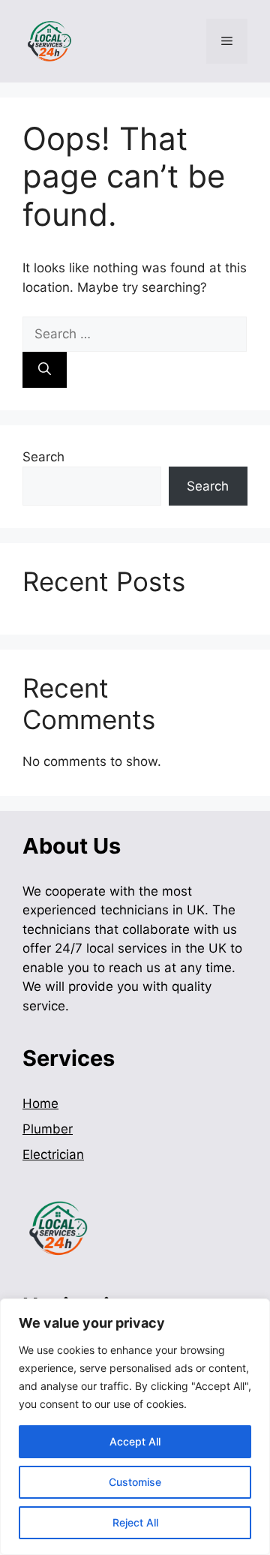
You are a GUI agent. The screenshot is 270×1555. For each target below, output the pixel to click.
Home (40, 1103)
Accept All (135, 1441)
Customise (135, 1481)
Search (43, 456)
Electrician (53, 1154)
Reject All (135, 1522)
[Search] (44, 370)
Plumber (47, 1128)
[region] (135, 1426)
